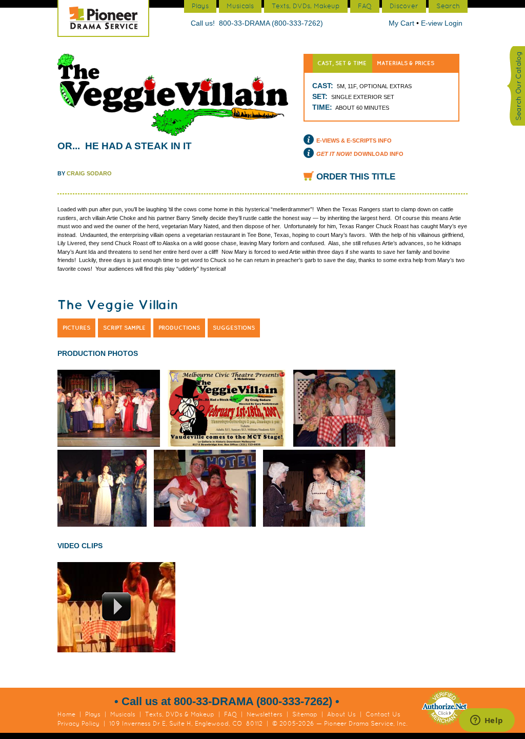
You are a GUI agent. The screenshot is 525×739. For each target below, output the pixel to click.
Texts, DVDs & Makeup (179, 714)
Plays (92, 714)
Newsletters (264, 714)
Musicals (122, 714)
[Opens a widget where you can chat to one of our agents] (486, 721)
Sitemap (304, 714)
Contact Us (383, 714)
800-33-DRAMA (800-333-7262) (271, 23)
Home (66, 714)
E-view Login (441, 23)
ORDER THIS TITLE (355, 177)
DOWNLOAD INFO (359, 154)
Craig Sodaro (89, 173)
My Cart (402, 23)
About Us (341, 714)
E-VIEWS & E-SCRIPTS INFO (354, 140)
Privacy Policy (78, 723)
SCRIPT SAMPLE (124, 328)
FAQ (230, 714)
